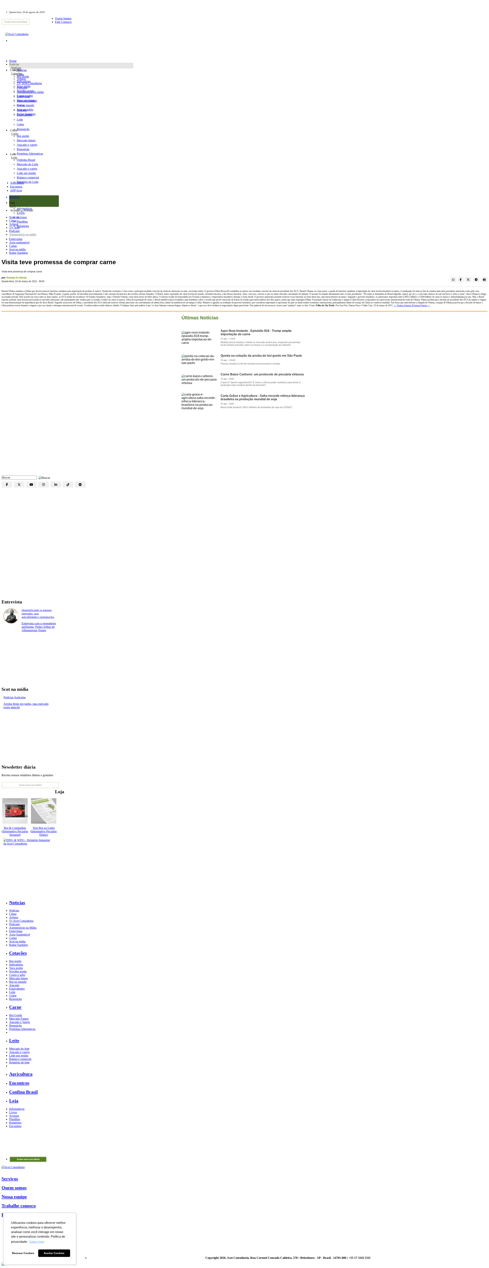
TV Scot (14, 227)
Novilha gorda (25, 91)
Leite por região (18, 1055)
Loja (13, 206)
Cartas (13, 246)
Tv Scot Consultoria (21, 920)
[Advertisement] (244, 445)
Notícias (16, 67)
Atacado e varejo (19, 1052)
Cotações (16, 73)
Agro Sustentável (19, 934)
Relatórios (15, 1122)
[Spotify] (80, 484)
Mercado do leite (19, 1048)
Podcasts (14, 231)
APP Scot (16, 190)
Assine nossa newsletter (15, 21)
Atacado (22, 110)
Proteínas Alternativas (22, 1029)
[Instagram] (43, 484)
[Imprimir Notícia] (484, 279)
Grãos (20, 124)
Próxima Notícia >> (421, 305)
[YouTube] (31, 484)
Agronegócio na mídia (22, 234)
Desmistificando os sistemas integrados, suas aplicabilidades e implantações (38, 614)
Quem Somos (63, 18)
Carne (14, 133)
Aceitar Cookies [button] (54, 1253)
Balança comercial (20, 1059)
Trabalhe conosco (19, 1205)
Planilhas (14, 1119)
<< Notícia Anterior (403, 305)
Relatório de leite (19, 1062)
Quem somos (14, 1187)
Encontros (16, 186)
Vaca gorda (23, 86)
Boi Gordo (15, 1015)
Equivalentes (24, 114)
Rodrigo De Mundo (16, 277)
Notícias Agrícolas (14, 697)
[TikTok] (68, 484)
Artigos (13, 224)
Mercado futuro (26, 100)
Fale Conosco (63, 22)
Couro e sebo (25, 95)
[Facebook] (7, 484)
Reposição (23, 129)
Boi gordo (23, 76)
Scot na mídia (17, 249)
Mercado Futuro (19, 1018)
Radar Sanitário (18, 252)
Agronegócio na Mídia (22, 927)
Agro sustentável (19, 242)
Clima (12, 220)
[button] (43, 477)
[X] (19, 484)
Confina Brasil (23, 1091)
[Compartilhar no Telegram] (476, 279)
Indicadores (24, 81)
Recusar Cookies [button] (23, 1253)
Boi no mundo (25, 105)
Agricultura (17, 182)
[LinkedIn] (55, 484)
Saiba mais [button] (36, 1241)
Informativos (16, 1109)
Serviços (10, 1178)
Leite (20, 119)
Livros (13, 1112)
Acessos (14, 1115)
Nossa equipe (14, 1196)
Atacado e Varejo (19, 1022)
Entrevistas (15, 239)
